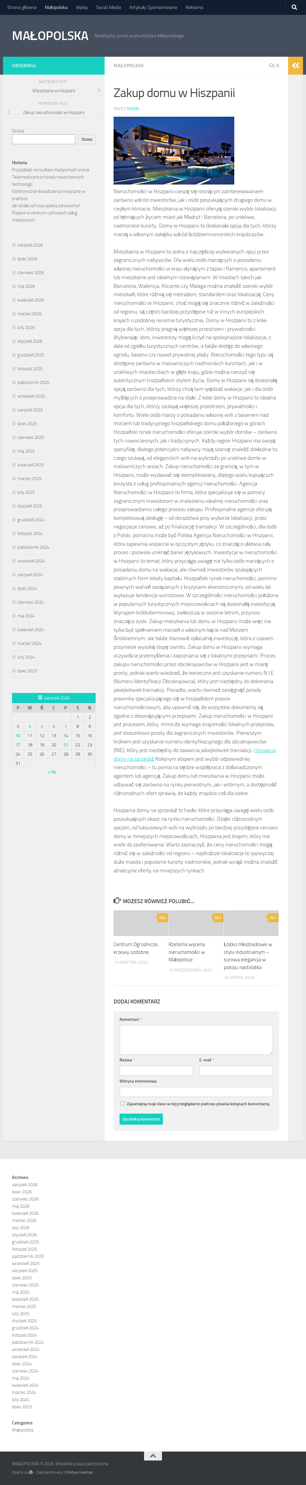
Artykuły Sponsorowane (153, 7)
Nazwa (127, 1060)
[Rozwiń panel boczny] (295, 66)
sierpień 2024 (30, 574)
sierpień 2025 (30, 410)
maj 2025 (26, 451)
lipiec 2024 (27, 588)
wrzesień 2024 (31, 561)
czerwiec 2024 (30, 602)
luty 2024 (26, 657)
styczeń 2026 (29, 341)
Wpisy (82, 7)
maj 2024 (26, 616)
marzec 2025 (29, 478)
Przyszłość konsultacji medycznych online (50, 170)
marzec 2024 (29, 643)
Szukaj (18, 130)
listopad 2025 (29, 368)
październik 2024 (33, 547)
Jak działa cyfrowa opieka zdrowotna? (46, 205)
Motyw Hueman (79, 1472)
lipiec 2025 (27, 423)
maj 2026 (26, 286)
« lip (52, 771)
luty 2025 (26, 492)
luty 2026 (26, 327)
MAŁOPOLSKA (50, 35)
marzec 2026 (29, 313)
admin (133, 108)
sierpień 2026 (30, 245)
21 (65, 745)
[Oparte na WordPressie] (31, 1472)
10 (18, 735)
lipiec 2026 (27, 259)
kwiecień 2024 (30, 629)
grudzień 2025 (30, 355)
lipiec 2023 (27, 671)
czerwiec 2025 (30, 437)
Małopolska (56, 7)
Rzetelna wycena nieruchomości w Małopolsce (187, 952)
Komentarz (131, 1019)
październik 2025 (33, 382)
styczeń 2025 (29, 506)
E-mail (206, 1060)
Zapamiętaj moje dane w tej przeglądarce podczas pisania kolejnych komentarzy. (198, 1103)
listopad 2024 (29, 533)
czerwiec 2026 (30, 272)
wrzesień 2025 (31, 396)
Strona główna (21, 7)
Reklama (194, 7)
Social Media (108, 7)
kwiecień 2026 (30, 300)
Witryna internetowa (138, 1081)
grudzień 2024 (30, 519)
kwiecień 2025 (30, 465)
